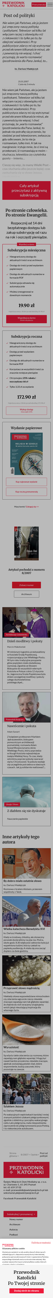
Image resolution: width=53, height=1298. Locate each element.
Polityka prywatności (41, 1242)
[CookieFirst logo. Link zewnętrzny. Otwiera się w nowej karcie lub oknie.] (8, 1245)
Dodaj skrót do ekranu (26, 1291)
